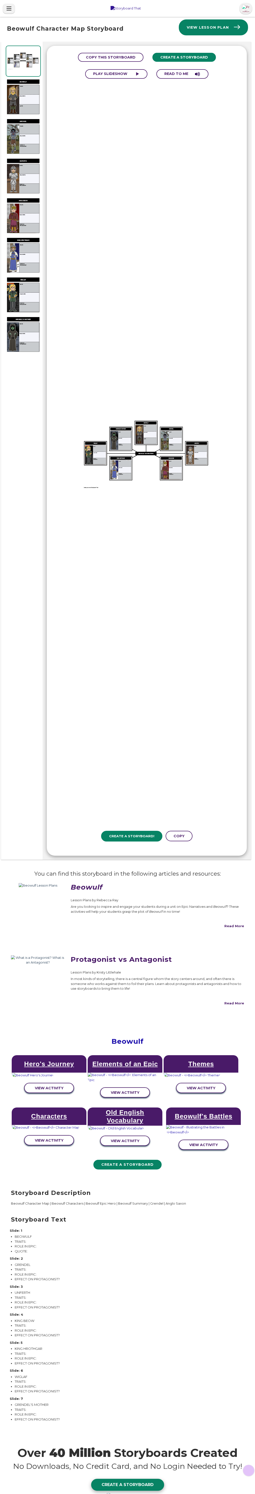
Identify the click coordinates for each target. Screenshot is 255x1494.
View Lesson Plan (208, 27)
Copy (179, 836)
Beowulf (128, 1041)
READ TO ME (176, 73)
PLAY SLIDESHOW (110, 73)
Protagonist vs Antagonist (121, 959)
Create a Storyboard (127, 1164)
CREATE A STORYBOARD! (131, 836)
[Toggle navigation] (9, 8)
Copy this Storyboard (110, 57)
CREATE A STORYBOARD (184, 57)
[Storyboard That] (126, 8)
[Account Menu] (246, 8)
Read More (234, 926)
